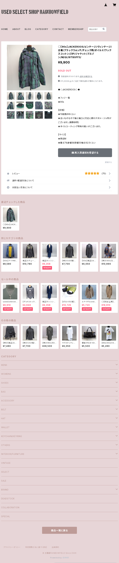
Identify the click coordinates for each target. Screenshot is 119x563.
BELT (3, 409)
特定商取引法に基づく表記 (36, 547)
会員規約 (55, 547)
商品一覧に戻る (59, 530)
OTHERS (5, 445)
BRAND (5, 489)
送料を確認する (86, 76)
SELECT (5, 472)
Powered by (56, 558)
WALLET (5, 427)
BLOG (28, 29)
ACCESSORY (7, 400)
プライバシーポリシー (12, 547)
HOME (4, 29)
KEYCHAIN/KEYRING (11, 436)
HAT (3, 418)
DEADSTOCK (8, 498)
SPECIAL (5, 516)
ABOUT (16, 29)
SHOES (5, 383)
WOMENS (6, 374)
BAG (3, 391)
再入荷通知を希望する (86, 152)
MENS (4, 365)
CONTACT (58, 29)
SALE (3, 481)
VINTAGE (6, 463)
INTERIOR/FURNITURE (12, 454)
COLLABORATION (10, 507)
